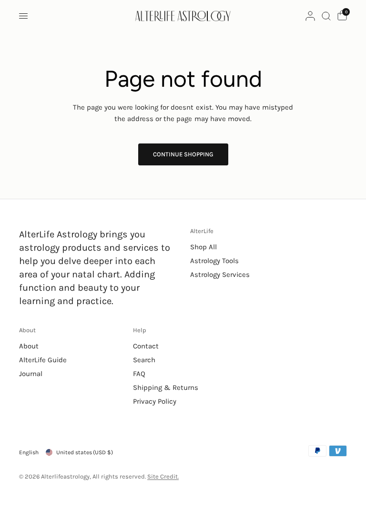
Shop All (203, 247)
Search (144, 360)
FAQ (139, 373)
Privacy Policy (154, 401)
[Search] (326, 16)
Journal (30, 373)
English (29, 452)
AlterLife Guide (43, 360)
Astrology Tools (214, 260)
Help (139, 330)
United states (84, 452)
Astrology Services (220, 274)
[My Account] (310, 16)
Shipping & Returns (165, 387)
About (27, 330)
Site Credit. (163, 476)
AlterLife (202, 231)
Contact (146, 346)
